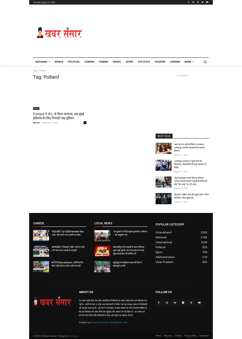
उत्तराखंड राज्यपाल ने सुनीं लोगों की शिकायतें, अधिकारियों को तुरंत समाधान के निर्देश (190, 164)
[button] (205, 62)
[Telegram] (183, 303)
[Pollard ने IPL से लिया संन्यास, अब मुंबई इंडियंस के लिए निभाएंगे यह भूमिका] (59, 96)
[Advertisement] (147, 33)
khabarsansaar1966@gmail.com (109, 322)
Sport (36, 108)
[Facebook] (189, 2)
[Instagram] (193, 2)
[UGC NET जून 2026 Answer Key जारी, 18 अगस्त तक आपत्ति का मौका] (41, 235)
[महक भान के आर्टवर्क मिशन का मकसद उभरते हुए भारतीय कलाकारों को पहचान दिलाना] (164, 148)
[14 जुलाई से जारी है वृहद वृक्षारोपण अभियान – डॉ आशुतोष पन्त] (102, 235)
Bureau (36, 122)
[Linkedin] (175, 303)
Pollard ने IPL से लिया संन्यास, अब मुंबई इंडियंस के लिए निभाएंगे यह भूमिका (58, 116)
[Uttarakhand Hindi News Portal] (52, 301)
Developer (73, 336)
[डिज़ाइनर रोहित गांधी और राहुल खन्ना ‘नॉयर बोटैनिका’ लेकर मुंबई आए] (164, 198)
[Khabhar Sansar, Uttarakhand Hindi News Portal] (59, 32)
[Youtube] (207, 2)
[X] (198, 2)
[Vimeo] (202, 2)
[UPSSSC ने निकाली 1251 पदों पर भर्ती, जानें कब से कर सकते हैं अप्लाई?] (41, 251)
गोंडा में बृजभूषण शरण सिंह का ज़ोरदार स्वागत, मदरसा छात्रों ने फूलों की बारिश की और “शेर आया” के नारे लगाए (190, 181)
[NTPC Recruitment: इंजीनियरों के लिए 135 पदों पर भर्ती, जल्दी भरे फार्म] (41, 266)
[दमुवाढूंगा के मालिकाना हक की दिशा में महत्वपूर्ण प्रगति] (102, 266)
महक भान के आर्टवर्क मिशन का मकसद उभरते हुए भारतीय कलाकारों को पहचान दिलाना (189, 147)
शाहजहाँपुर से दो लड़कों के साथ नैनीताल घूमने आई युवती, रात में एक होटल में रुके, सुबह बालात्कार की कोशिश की (128, 250)
